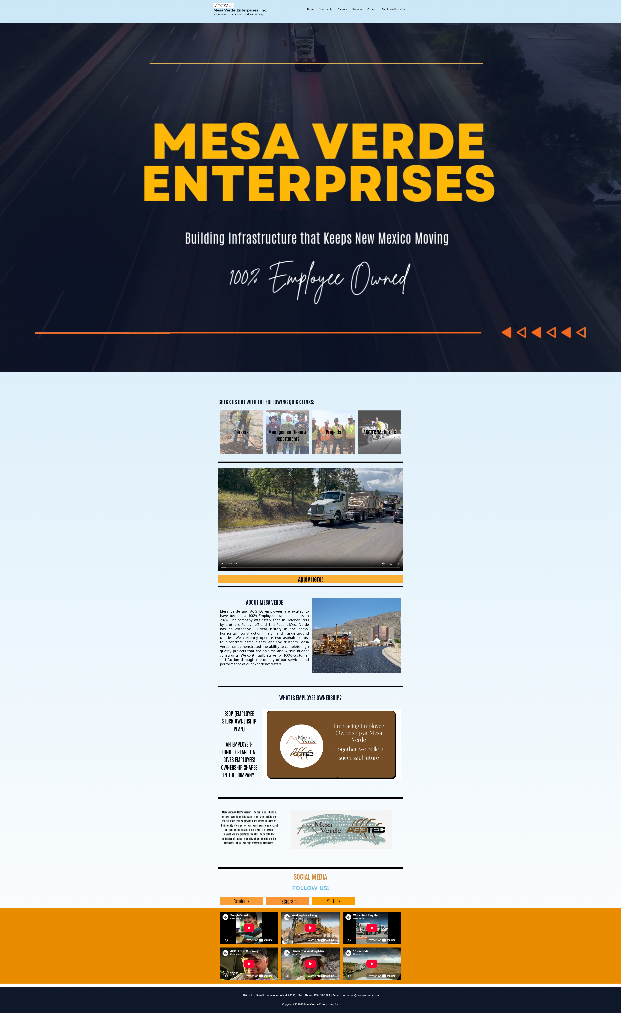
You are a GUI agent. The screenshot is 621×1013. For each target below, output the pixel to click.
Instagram (287, 901)
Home (310, 9)
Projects (357, 9)
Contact (372, 9)
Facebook (241, 901)
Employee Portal (392, 9)
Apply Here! (310, 579)
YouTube (333, 901)
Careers (342, 9)
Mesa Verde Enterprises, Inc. (240, 10)
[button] (403, 9)
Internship (325, 9)
